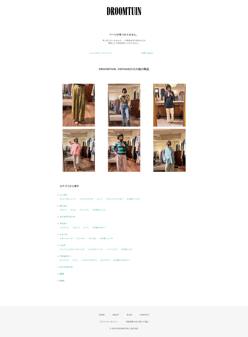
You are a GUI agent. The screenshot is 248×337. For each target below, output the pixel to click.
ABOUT (116, 315)
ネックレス (64, 260)
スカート (63, 210)
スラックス (84, 210)
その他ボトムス (98, 210)
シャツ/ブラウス (86, 199)
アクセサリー (65, 256)
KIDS (62, 281)
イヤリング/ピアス (89, 260)
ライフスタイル (66, 267)
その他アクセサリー (121, 260)
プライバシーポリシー (109, 322)
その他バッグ (126, 249)
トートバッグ (112, 249)
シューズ (63, 234)
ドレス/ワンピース (67, 217)
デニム (73, 210)
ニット (99, 199)
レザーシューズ (66, 238)
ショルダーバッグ (95, 249)
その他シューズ (106, 238)
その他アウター (98, 228)
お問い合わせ (147, 53)
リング (75, 260)
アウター (63, 224)
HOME (102, 315)
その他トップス (133, 199)
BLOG (129, 315)
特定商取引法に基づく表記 (137, 322)
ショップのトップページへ (101, 53)
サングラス (105, 260)
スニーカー (81, 238)
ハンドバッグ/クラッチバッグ (72, 249)
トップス (63, 195)
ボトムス (63, 206)
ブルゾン (76, 228)
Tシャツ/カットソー (68, 199)
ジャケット (64, 228)
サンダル (92, 238)
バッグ (62, 245)
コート (86, 228)
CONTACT (144, 315)
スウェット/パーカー (114, 199)
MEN (62, 274)
